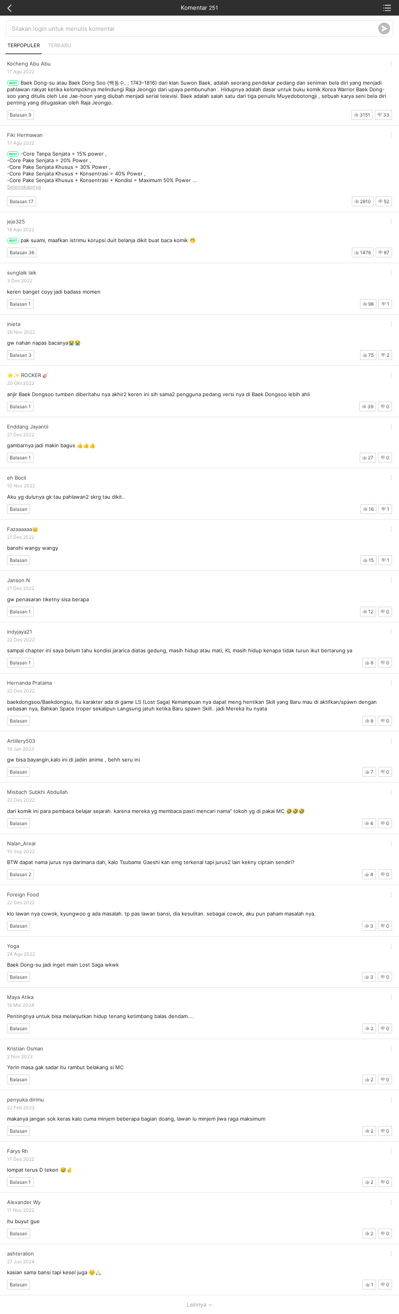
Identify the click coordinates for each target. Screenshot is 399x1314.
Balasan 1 (20, 304)
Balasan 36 (22, 252)
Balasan (18, 509)
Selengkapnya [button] (24, 187)
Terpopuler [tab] (23, 45)
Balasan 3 (21, 355)
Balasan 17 (22, 201)
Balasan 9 (20, 115)
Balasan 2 (20, 874)
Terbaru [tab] (59, 45)
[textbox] (195, 28)
